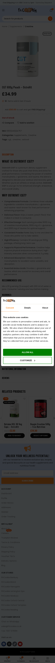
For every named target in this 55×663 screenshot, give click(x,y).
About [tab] (45, 308)
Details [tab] (27, 308)
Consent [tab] (10, 308)
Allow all (27, 352)
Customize (26, 360)
